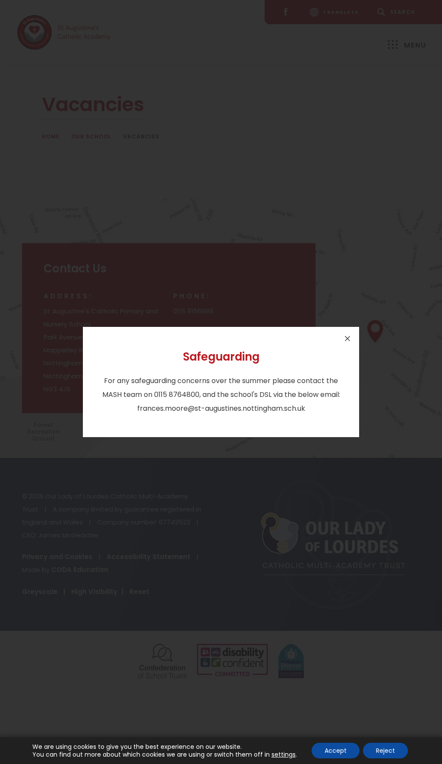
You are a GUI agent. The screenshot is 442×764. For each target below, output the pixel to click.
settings (284, 754)
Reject (385, 750)
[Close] (347, 338)
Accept (336, 750)
